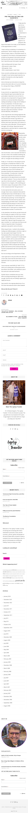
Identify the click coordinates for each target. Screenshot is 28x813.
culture (23, 573)
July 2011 (6, 618)
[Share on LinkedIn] (12, 295)
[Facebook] (19, 8)
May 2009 (6, 649)
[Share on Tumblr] (14, 295)
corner (20, 573)
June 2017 (6, 606)
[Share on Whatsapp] (19, 295)
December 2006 (8, 696)
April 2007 (6, 684)
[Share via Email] (21, 295)
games (14, 534)
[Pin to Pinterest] (10, 295)
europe (10, 575)
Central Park (19, 571)
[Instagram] (22, 8)
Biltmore (11, 571)
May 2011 (6, 621)
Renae (11, 19)
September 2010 (8, 627)
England (7, 575)
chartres (23, 571)
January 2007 (7, 693)
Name (4, 469)
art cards (23, 570)
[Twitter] (21, 8)
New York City (20, 577)
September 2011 (8, 615)
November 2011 (8, 609)
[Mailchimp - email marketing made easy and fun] (21, 483)
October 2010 (7, 624)
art (17, 570)
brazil (14, 571)
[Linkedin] (24, 8)
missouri (16, 577)
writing (6, 585)
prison (10, 583)
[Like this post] (3, 295)
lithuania (13, 577)
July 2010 (6, 634)
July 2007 (6, 677)
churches (11, 573)
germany (13, 575)
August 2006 (7, 706)
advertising (6, 570)
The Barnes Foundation (9, 516)
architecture (14, 570)
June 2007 (6, 681)
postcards (20, 580)
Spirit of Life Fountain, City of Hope (11, 755)
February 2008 (7, 671)
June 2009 (6, 646)
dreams (4, 575)
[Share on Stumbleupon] (17, 295)
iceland (21, 575)
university (21, 583)
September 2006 (8, 702)
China (4, 573)
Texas (15, 583)
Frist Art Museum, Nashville (10, 499)
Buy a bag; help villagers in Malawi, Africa (12, 761)
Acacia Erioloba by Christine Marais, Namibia (13, 766)
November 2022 (8, 602)
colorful (17, 573)
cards (16, 571)
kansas (4, 577)
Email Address (6, 476)
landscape (8, 577)
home (19, 575)
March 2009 (7, 656)
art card (19, 570)
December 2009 (8, 637)
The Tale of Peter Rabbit (9, 505)
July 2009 (6, 643)
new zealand (9, 14)
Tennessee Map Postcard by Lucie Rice (13, 494)
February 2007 (7, 690)
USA (4, 585)
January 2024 (7, 596)
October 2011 (7, 612)
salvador (12, 583)
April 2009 (6, 652)
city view (14, 573)
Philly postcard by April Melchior (11, 510)
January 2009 (7, 662)
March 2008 (7, 668)
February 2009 (7, 659)
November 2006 (8, 699)
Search (4, 553)
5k (3, 570)
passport (15, 14)
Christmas (7, 573)
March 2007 (7, 687)
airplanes (9, 570)
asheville (5, 571)
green (16, 575)
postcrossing (6, 583)
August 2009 (7, 640)
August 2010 (7, 631)
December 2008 (8, 665)
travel (20, 14)
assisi (8, 571)
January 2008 (7, 674)
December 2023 (8, 599)
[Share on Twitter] (8, 295)
